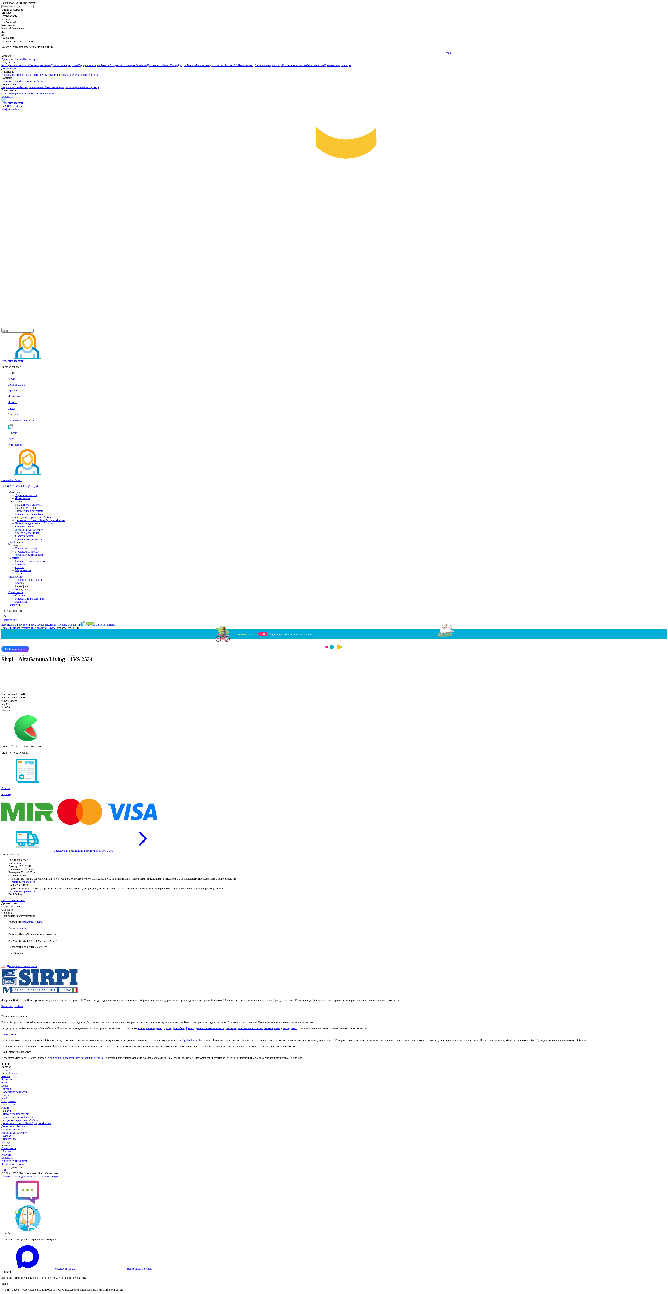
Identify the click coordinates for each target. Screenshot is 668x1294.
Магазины (7, 1151)
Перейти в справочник (21, 881)
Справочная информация (16, 87)
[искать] (2, 328)
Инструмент (8, 1101)
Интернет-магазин (12, 102)
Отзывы (6, 93)
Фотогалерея (30, 59)
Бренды (62, 87)
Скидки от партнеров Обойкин (128, 65)
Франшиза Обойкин (87, 74)
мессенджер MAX (64, 1268)
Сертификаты (75, 87)
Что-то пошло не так (294, 65)
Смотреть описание (13, 900)
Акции (40, 81)
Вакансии (7, 96)
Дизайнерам (8, 68)
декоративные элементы (210, 1028)
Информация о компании (26, 93)
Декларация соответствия (22, 966)
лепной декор (154, 1028)
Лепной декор (9, 1073)
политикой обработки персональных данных (76, 1057)
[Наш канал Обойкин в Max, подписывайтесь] (3, 99)
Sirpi (18, 863)
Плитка (5, 1095)
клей (277, 1028)
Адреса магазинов (12, 59)
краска (167, 1028)
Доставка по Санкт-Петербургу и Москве (171, 65)
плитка (268, 1028)
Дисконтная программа (64, 65)
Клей (4, 1098)
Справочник (15, 576)
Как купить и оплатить (15, 65)
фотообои (178, 1028)
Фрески (5, 1082)
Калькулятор (91, 87)
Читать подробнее (12, 1006)
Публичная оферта (50, 1176)
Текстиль (6, 1088)
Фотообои (7, 1079)
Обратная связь (315, 65)
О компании (15, 592)
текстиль (231, 1028)
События (13, 557)
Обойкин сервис (243, 65)
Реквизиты (47, 93)
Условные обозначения (44, 87)
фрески (190, 1028)
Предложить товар (12, 74)
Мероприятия (28, 81)
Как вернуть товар (40, 65)
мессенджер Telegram (139, 1268)
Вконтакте (230, 52)
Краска (5, 1076)
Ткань (22, 928)
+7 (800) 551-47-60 (12, 106)
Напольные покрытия (14, 1091)
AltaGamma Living (32, 921)
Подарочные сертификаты (94, 65)
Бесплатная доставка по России (214, 65)
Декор (5, 1085)
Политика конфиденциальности (20, 1176)
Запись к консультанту (268, 65)
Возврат (6, 1135)
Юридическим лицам (62, 74)
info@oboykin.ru (10, 109)
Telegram (6, 52)
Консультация (17, 649)
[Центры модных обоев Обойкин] (334, 324)
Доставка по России (13, 1126)
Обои (141, 1028)
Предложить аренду (35, 74)
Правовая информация (337, 65)
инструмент (290, 1028)
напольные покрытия (250, 1028)
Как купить (8, 1110)
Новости (6, 81)
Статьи (16, 81)
